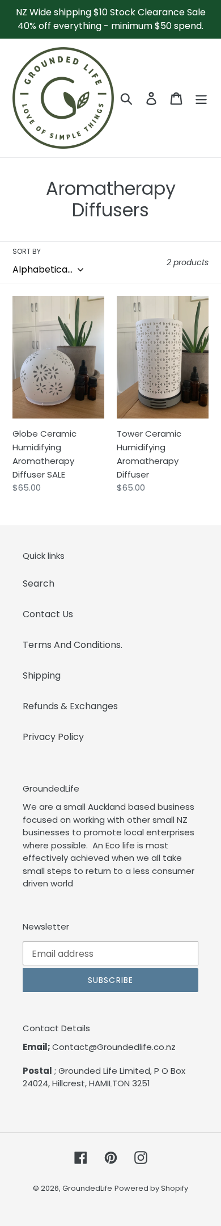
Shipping (42, 675)
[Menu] (201, 97)
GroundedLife (87, 1188)
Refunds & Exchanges (70, 706)
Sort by (26, 251)
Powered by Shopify (151, 1188)
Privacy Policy (53, 736)
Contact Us (48, 614)
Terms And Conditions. (72, 644)
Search (38, 583)
